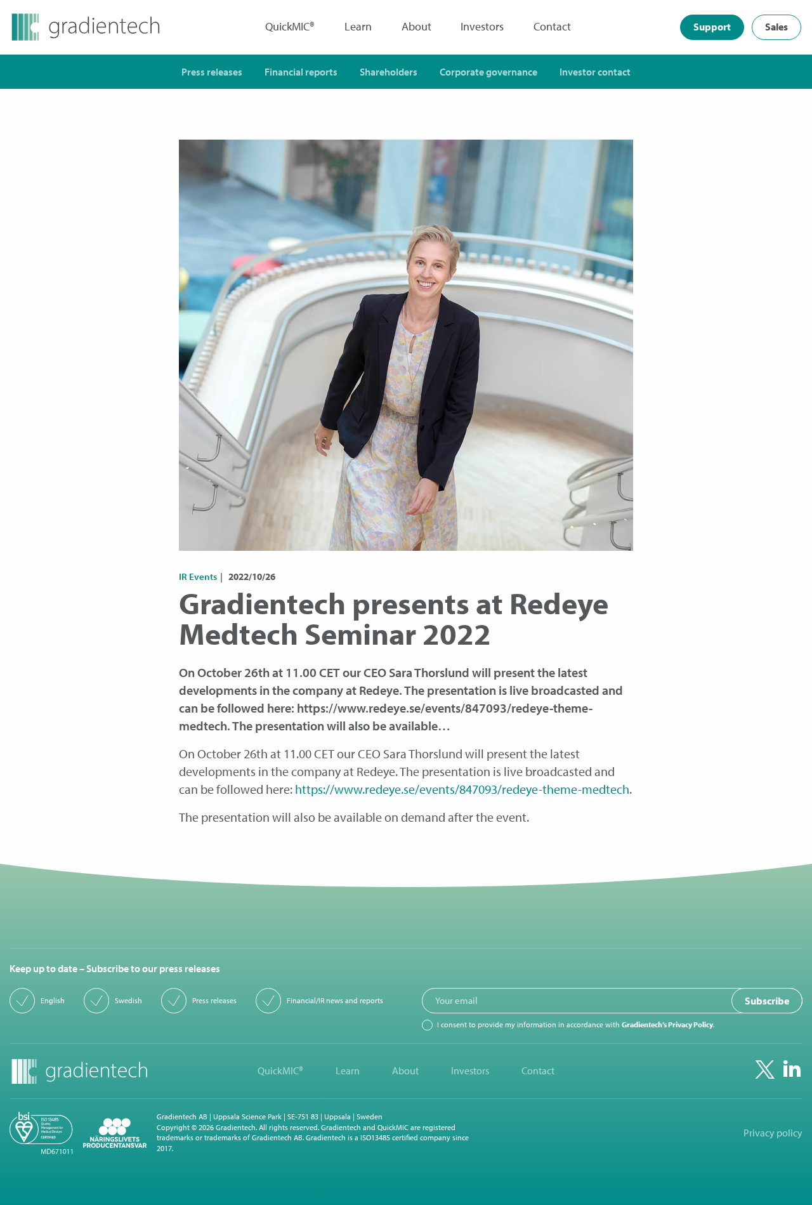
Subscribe (767, 1000)
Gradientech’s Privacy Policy (667, 1024)
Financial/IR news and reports (335, 1000)
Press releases (214, 1000)
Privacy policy (772, 1133)
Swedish (128, 1000)
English (53, 1000)
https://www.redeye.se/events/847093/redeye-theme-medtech (462, 789)
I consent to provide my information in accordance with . (575, 1024)
